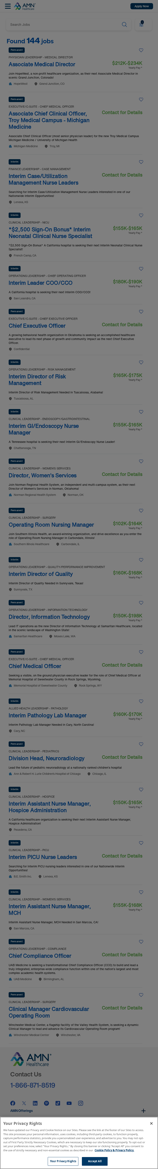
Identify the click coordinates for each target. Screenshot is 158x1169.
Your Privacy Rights (63, 1161)
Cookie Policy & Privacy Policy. (114, 1150)
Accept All (95, 1161)
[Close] (151, 1123)
